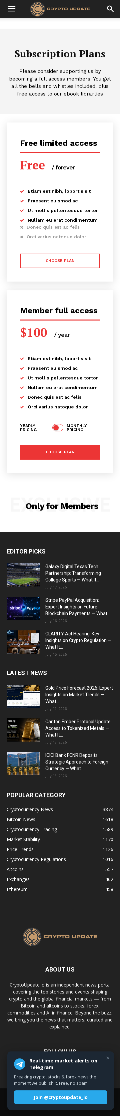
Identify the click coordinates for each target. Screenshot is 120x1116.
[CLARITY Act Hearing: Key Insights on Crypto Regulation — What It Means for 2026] (23, 642)
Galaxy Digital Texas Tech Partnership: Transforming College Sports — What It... (73, 573)
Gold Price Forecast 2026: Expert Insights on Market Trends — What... (79, 694)
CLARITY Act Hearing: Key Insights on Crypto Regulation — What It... (78, 640)
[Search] (110, 9)
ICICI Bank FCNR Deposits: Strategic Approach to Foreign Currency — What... (76, 762)
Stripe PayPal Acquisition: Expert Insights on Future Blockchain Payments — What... (77, 606)
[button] (11, 9)
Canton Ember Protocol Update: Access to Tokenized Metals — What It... (78, 728)
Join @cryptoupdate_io (61, 1097)
